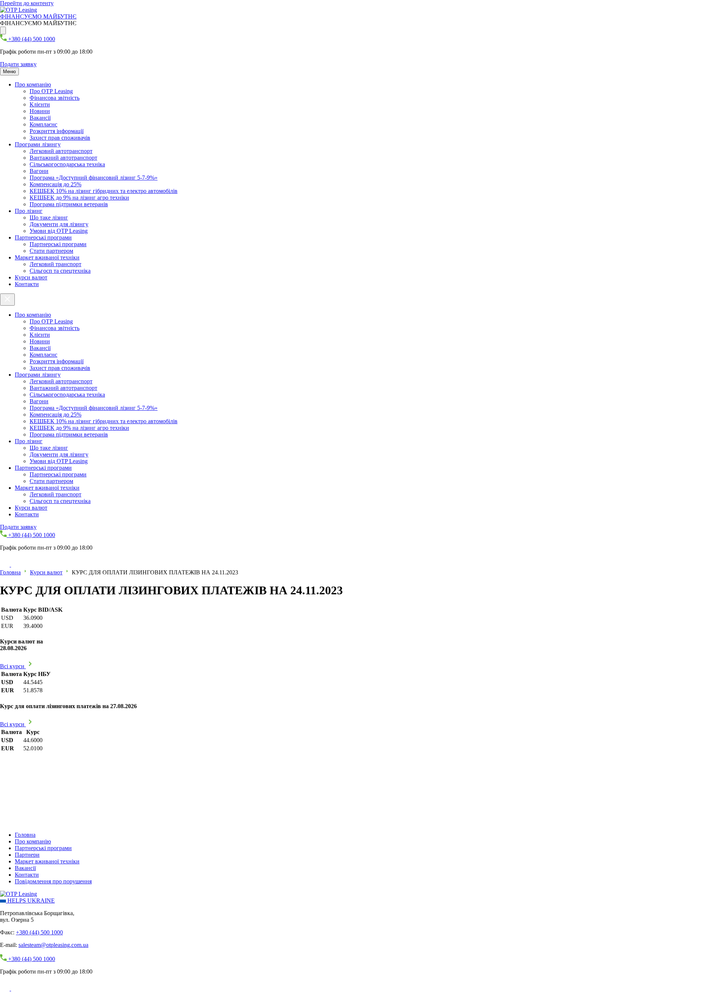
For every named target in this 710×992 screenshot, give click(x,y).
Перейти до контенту (27, 3)
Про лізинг (29, 211)
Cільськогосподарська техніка (67, 164)
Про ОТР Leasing (51, 91)
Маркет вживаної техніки (47, 257)
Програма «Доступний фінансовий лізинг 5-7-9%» (94, 177)
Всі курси (13, 666)
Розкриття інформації (57, 131)
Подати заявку (18, 64)
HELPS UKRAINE (30, 900)
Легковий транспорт (55, 264)
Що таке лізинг (49, 217)
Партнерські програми (43, 237)
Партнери (27, 855)
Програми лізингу (38, 144)
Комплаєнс (43, 124)
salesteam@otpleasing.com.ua (53, 945)
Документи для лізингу (59, 224)
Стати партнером (51, 251)
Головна (10, 572)
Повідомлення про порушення (53, 881)
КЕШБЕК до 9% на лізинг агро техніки (79, 197)
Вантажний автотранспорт (63, 157)
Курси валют (31, 277)
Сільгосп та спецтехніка (60, 271)
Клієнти (40, 104)
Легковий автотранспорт (61, 151)
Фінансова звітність (55, 98)
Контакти (27, 284)
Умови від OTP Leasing (59, 231)
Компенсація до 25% (55, 184)
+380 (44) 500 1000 (39, 932)
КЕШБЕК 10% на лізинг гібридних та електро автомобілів (104, 191)
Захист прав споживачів (60, 138)
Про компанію (33, 84)
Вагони (39, 171)
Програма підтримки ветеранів (69, 204)
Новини (40, 111)
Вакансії (40, 118)
